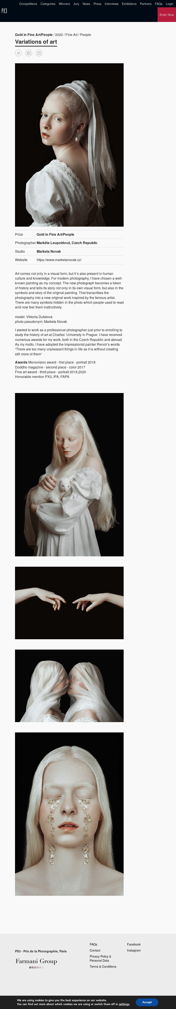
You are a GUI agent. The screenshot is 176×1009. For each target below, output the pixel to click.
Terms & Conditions (103, 966)
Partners (146, 4)
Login (169, 4)
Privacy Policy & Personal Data (100, 958)
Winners (64, 4)
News (86, 4)
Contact (95, 950)
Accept (147, 1002)
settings (124, 1004)
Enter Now (167, 14)
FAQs (158, 4)
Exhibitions (129, 4)
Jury (76, 4)
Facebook (134, 944)
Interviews (111, 4)
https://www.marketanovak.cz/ (59, 259)
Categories (48, 4)
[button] (18, 53)
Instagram (134, 950)
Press (97, 4)
